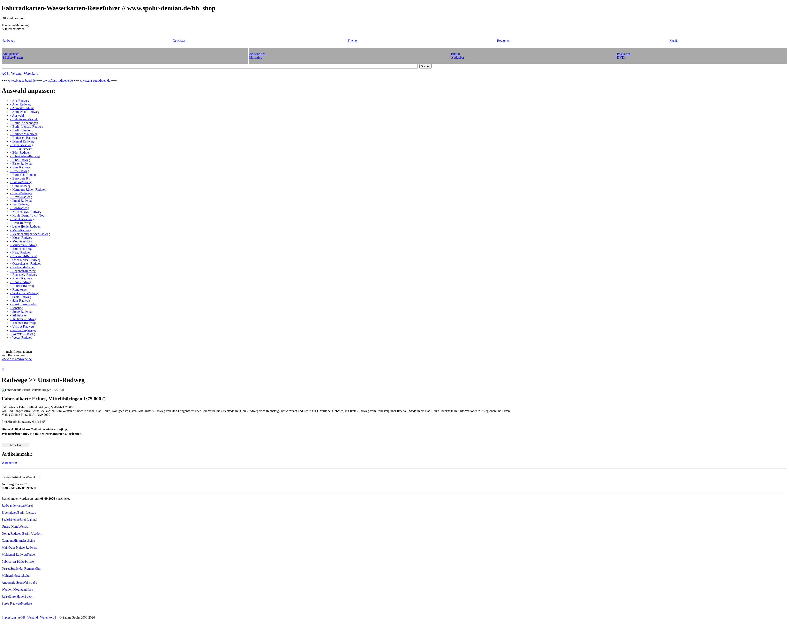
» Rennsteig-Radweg (23, 274)
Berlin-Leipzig (26, 512)
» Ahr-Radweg (19, 100)
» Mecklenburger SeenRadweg (30, 234)
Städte (20, 561)
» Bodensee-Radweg (23, 137)
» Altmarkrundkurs (22, 108)
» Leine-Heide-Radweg (25, 226)
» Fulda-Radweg (21, 182)
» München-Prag (21, 248)
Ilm (38, 568)
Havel (20, 596)
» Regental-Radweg (23, 271)
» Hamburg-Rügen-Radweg (28, 189)
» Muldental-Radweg (23, 245)
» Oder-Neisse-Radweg (25, 260)
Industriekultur (21, 575)
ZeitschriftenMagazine (257, 55)
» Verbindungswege (23, 330)
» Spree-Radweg (21, 311)
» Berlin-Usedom (21, 130)
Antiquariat (9, 582)
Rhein (23, 519)
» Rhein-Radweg (21, 278)
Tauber (31, 554)
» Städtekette (18, 315)
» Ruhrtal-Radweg (22, 285)
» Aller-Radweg (20, 104)
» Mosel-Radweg (21, 237)
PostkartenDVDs (624, 55)
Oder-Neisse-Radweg (22, 547)
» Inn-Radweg (19, 204)
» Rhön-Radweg (20, 282)
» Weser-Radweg (21, 337)
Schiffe (29, 561)
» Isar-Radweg (19, 208)
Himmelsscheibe (24, 540)
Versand (16, 73)
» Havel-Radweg (21, 197)
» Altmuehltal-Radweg (24, 112)
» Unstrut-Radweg (22, 326)
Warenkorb (31, 73)
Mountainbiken (23, 589)
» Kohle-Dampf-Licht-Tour (27, 215)
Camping (8, 540)
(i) (36, 421)
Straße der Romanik (23, 568)
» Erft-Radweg (19, 171)
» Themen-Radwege (23, 322)
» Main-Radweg (20, 230)
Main (5, 547)
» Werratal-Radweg (22, 334)
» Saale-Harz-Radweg (24, 293)
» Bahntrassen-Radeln (24, 119)
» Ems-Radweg (20, 167)
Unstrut (6, 526)
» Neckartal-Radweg (23, 256)
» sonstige (16, 308)
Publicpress (9, 561)
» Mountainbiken (21, 241)
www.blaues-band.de (22, 80)
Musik (673, 40)
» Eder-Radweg (20, 152)
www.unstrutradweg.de (95, 80)
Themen (353, 40)
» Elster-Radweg (21, 163)
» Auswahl (17, 115)
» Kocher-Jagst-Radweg (25, 211)
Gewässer (179, 40)
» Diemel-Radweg (22, 141)
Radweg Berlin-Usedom (26, 533)
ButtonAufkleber (457, 55)
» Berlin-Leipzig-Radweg (26, 126)
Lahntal (32, 519)
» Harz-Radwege (21, 193)
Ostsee (6, 568)
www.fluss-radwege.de (58, 80)
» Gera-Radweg (20, 186)
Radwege (9, 40)
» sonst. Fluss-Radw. (23, 304)
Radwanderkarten (13, 505)
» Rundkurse (18, 289)
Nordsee (26, 603)
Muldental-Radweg (14, 554)
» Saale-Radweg (20, 297)
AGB (5, 73)
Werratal (23, 526)
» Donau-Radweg (21, 145)
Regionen (503, 40)
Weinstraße (30, 582)
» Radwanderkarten (22, 267)
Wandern (7, 589)
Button (28, 596)
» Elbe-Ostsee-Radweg (25, 156)
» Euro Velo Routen (23, 174)
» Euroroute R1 (20, 178)
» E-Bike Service (21, 149)
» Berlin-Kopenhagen (24, 123)
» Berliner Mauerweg (24, 134)
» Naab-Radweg (20, 252)
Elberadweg (9, 512)
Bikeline (14, 519)
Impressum (9, 617)
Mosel (29, 505)
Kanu (14, 526)
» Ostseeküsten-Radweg (25, 263)
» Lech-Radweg (20, 223)
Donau (6, 533)
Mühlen (7, 575)
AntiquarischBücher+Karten (13, 55)
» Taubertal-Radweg (23, 319)
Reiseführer (9, 596)
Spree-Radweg (11, 603)
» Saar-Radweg (20, 300)
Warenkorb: (9, 463)
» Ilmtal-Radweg (21, 200)
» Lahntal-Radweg (22, 219)
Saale (5, 519)
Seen (19, 582)
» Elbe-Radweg (20, 160)
